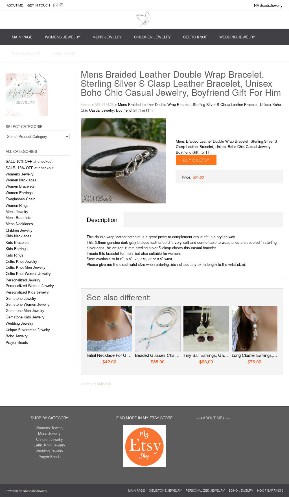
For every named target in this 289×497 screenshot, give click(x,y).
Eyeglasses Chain (20, 199)
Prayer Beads (26, 53)
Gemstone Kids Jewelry (25, 317)
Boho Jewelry (17, 336)
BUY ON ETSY (196, 160)
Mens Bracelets (18, 218)
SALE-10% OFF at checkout (29, 161)
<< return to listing (96, 383)
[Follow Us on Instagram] (62, 5)
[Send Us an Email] (55, 5)
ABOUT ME (15, 5)
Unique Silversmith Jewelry (28, 330)
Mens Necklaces (19, 224)
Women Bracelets (20, 186)
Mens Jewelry (107, 37)
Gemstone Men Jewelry (25, 311)
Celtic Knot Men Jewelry (25, 267)
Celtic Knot (195, 37)
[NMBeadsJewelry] (144, 20)
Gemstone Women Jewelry (28, 304)
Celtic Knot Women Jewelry (28, 274)
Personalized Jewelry (23, 280)
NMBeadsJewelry (35, 490)
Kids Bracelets (18, 242)
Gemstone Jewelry (21, 298)
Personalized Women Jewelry (30, 286)
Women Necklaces (21, 180)
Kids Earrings (17, 249)
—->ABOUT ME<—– (213, 418)
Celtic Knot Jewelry (21, 261)
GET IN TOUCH (38, 5)
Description (102, 219)
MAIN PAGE (22, 37)
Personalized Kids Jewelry (27, 292)
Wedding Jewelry (237, 37)
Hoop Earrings (270, 490)
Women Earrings (19, 193)
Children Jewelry (152, 37)
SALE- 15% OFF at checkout (30, 168)
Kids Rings (14, 255)
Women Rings (17, 205)
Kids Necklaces (18, 236)
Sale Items (64, 53)
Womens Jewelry (62, 37)
